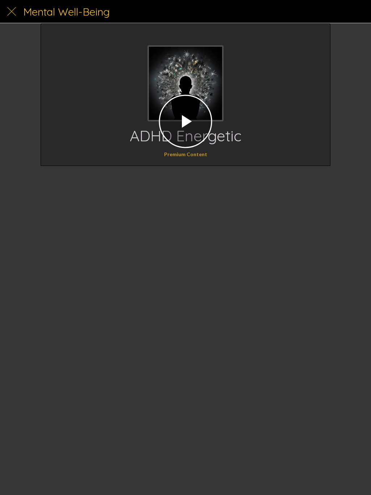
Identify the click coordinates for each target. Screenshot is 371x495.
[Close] (11, 11)
